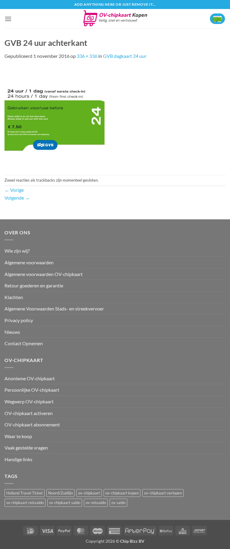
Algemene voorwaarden (29, 262)
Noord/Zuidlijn (60, 493)
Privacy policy (18, 320)
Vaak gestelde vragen (26, 447)
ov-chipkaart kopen (122, 493)
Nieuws (12, 332)
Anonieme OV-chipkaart (29, 378)
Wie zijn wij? (17, 251)
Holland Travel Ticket (24, 493)
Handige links (18, 459)
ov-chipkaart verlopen (163, 493)
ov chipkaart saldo (64, 502)
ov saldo (118, 502)
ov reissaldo (96, 502)
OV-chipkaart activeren (28, 413)
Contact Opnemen (23, 343)
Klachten (13, 297)
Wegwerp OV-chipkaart (29, 401)
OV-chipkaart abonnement (32, 424)
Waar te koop (18, 436)
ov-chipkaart (89, 493)
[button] (8, 18)
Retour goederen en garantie (33, 285)
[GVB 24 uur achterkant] (54, 117)
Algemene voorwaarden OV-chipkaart (43, 274)
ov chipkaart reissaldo (25, 502)
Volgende (17, 197)
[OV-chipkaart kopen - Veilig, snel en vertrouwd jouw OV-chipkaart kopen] (115, 18)
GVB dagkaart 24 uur (124, 56)
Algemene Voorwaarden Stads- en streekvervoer (54, 308)
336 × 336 (87, 56)
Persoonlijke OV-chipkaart (31, 390)
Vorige (14, 190)
